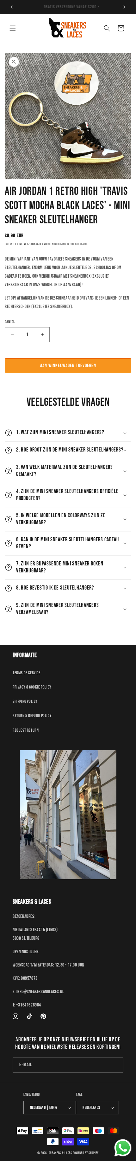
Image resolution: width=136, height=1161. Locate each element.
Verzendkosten (33, 244)
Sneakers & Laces (60, 1153)
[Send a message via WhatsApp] (123, 1148)
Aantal (10, 321)
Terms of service (26, 673)
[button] (13, 28)
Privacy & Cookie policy (32, 687)
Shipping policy (25, 701)
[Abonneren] (116, 1065)
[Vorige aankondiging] (12, 7)
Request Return (26, 730)
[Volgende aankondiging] (124, 7)
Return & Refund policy (32, 715)
